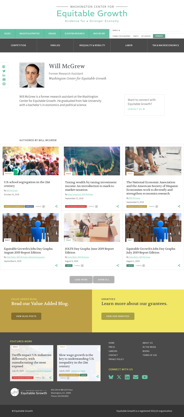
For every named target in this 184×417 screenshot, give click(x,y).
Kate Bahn (11, 257)
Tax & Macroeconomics (165, 45)
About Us (148, 342)
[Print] (4, 84)
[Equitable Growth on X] (119, 376)
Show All (103, 279)
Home (112, 342)
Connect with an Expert (121, 36)
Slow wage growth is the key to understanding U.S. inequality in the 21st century (76, 360)
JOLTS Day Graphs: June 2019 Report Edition (89, 250)
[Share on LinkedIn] (4, 75)
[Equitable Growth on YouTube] (145, 377)
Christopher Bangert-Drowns (38, 371)
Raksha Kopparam (37, 257)
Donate (159, 36)
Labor (128, 45)
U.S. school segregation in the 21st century (27, 184)
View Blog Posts (26, 316)
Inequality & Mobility (92, 45)
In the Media (149, 347)
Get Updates (146, 36)
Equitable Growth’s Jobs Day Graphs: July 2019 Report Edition (150, 250)
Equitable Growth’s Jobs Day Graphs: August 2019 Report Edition (28, 250)
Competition (18, 45)
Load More (81, 279)
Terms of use (150, 355)
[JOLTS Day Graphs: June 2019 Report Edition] (92, 227)
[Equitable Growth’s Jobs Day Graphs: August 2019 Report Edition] (31, 227)
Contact (113, 355)
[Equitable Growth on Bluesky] (111, 376)
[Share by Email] (4, 80)
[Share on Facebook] (4, 67)
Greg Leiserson (74, 194)
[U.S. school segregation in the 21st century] (31, 161)
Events (135, 36)
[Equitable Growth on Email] (135, 377)
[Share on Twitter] (4, 71)
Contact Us (135, 109)
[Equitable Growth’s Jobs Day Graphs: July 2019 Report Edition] (153, 227)
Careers (113, 351)
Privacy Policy (116, 359)
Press (112, 347)
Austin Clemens (78, 371)
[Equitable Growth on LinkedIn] (127, 377)
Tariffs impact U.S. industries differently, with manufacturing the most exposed (31, 360)
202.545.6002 (63, 396)
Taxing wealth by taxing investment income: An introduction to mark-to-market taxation (91, 186)
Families (55, 45)
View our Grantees (117, 316)
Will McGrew (12, 190)
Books (146, 351)
